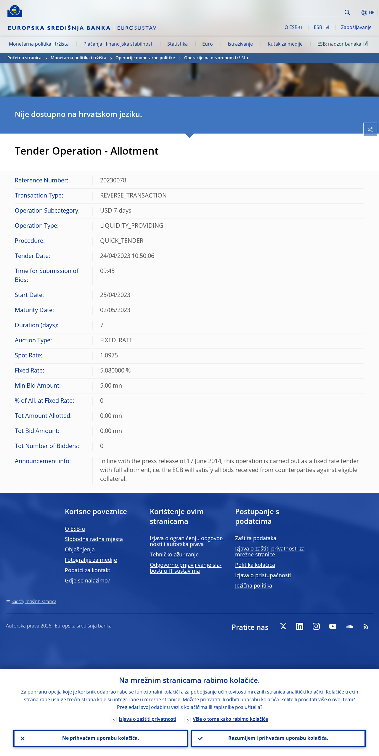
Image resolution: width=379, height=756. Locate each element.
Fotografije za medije (91, 560)
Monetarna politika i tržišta (39, 44)
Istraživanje (240, 44)
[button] (357, 12)
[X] (283, 626)
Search (347, 12)
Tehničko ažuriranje (174, 555)
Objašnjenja (80, 550)
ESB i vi (321, 27)
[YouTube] (333, 626)
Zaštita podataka (255, 538)
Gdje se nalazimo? (87, 581)
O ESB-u (293, 27)
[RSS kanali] (366, 626)
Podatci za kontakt (87, 570)
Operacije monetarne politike (145, 58)
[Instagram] (316, 626)
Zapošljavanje (356, 27)
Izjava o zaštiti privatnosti (147, 719)
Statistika (177, 44)
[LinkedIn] (300, 626)
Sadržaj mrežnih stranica (34, 602)
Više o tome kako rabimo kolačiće (230, 719)
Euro (207, 44)
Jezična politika (253, 586)
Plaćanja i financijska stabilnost (117, 44)
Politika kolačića (255, 565)
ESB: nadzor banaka (339, 44)
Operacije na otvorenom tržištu (216, 58)
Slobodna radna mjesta (94, 539)
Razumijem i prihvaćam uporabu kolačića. (278, 738)
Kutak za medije (285, 44)
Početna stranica (24, 58)
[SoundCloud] (349, 626)
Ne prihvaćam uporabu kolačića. (100, 738)
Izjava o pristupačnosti (263, 575)
